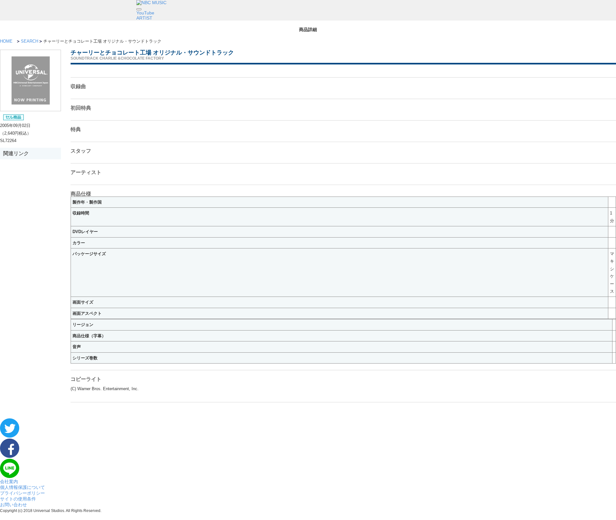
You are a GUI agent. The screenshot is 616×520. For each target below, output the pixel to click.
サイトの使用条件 (18, 498)
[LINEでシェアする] (9, 476)
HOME (6, 41)
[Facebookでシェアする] (9, 456)
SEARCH (29, 41)
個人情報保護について (22, 487)
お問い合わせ (13, 504)
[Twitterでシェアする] (9, 436)
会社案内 (9, 481)
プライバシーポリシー (22, 493)
